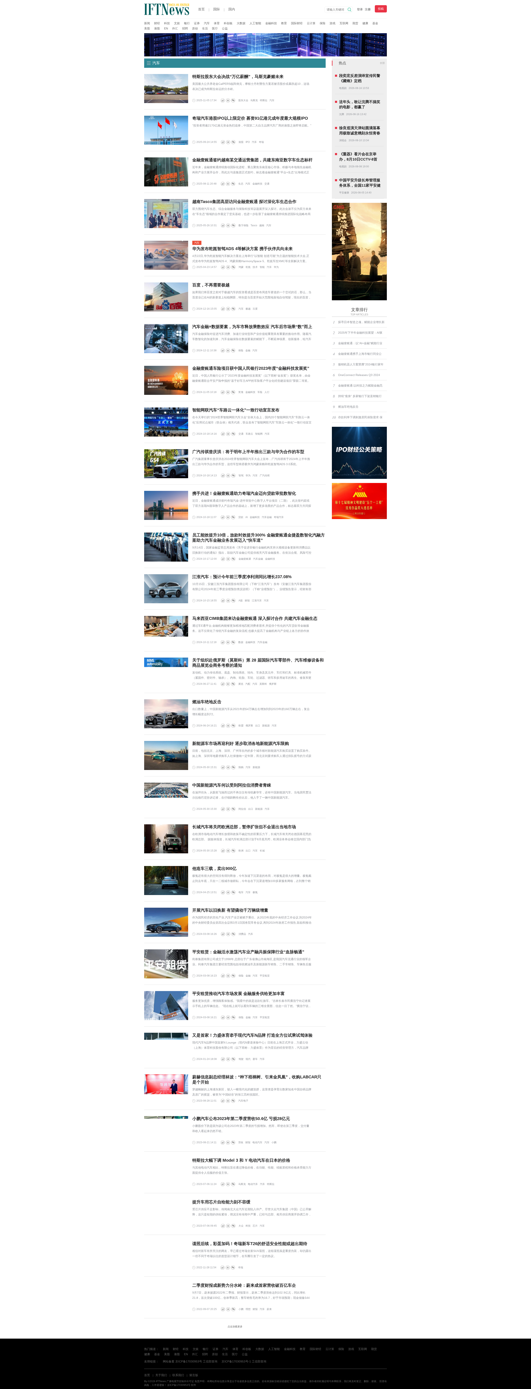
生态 (240, 183)
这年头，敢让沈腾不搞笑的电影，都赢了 (359, 104)
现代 (248, 1059)
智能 (262, 267)
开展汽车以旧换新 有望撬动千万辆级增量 (230, 910)
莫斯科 (263, 683)
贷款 (240, 517)
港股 (157, 28)
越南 (261, 225)
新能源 (266, 725)
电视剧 (343, 88)
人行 (266, 392)
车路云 (249, 433)
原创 (195, 28)
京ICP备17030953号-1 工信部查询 (244, 1361)
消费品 (242, 934)
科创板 (228, 23)
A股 (241, 600)
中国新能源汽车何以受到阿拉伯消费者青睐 (231, 785)
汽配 (247, 683)
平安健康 (344, 192)
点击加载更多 (235, 1326)
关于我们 (161, 1375)
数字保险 (243, 225)
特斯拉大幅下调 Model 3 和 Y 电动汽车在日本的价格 (241, 1160)
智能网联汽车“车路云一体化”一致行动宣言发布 (235, 410)
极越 (248, 308)
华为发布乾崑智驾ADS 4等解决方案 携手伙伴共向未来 (242, 248)
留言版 (193, 1375)
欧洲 (241, 850)
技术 (255, 267)
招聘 (185, 28)
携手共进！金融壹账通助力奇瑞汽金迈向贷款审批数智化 (244, 493)
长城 (262, 850)
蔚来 (269, 1309)
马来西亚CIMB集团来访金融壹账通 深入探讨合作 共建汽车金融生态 (254, 618)
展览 (240, 683)
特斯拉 (263, 100)
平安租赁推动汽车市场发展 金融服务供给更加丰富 (238, 993)
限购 (241, 767)
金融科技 (271, 23)
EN (166, 28)
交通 (266, 183)
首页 (201, 9)
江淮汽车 (257, 600)
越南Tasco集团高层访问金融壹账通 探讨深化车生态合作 (244, 201)
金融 (247, 350)
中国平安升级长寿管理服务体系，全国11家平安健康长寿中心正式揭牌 (360, 183)
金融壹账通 (245, 558)
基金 (375, 23)
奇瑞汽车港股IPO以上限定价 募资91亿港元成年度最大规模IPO (250, 118)
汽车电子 (243, 1100)
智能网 (259, 433)
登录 (360, 9)
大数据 (241, 23)
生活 (205, 28)
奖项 (240, 392)
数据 (240, 642)
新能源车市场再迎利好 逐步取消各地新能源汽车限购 (240, 743)
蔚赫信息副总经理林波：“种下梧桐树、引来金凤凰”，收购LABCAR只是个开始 (256, 1079)
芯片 (255, 1225)
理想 (248, 1309)
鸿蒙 (241, 267)
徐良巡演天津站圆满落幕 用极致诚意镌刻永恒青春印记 (359, 131)
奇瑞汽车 (279, 517)
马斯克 (254, 100)
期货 (355, 23)
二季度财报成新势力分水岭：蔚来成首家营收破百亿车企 (244, 1285)
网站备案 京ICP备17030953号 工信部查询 (190, 1361)
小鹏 (274, 1142)
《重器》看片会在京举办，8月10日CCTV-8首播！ (358, 157)
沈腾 (341, 114)
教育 (284, 23)
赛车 (255, 1059)
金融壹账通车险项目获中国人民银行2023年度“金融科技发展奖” (250, 368)
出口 (257, 725)
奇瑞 (261, 142)
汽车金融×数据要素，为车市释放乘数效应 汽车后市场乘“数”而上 (252, 326)
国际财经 (297, 23)
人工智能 (255, 23)
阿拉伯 (242, 809)
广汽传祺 (265, 475)
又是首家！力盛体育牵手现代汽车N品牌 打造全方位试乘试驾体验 (252, 1035)
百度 (255, 308)
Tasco (254, 225)
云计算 (311, 23)
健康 (365, 23)
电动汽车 (257, 1142)
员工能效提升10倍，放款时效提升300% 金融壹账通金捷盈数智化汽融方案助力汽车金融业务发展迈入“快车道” (258, 537)
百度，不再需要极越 (211, 285)
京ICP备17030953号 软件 (181, 1385)
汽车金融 (267, 517)
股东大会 (243, 100)
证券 (197, 23)
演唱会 (343, 140)
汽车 (207, 23)
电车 (241, 892)
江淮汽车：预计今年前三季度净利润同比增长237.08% (242, 576)
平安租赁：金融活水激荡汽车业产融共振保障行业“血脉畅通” (248, 952)
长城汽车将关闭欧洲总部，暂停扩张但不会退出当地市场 (244, 827)
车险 (259, 392)
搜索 (349, 9)
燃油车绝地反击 (206, 701)
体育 (217, 23)
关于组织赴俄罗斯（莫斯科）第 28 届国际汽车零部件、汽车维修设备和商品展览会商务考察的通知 (258, 663)
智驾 (241, 475)
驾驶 (241, 1059)
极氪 (255, 892)
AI (246, 517)
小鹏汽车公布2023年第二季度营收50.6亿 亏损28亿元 (241, 1118)
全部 (382, 63)
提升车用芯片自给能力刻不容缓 (221, 1202)
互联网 (344, 23)
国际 (216, 9)
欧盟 (241, 725)
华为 (276, 267)
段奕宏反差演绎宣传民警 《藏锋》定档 (359, 78)
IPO (248, 142)
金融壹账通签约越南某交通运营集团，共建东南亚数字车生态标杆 (252, 160)
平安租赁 (265, 975)
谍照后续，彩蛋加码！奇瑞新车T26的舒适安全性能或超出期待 (249, 1243)
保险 (322, 23)
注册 (368, 9)
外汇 (175, 28)
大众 (241, 1225)
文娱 (177, 23)
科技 (167, 23)
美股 (147, 28)
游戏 (332, 23)
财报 (247, 600)
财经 (157, 23)
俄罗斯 (272, 683)
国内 (231, 9)
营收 (240, 1142)
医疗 (215, 28)
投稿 (381, 8)
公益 (225, 28)
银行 (187, 23)
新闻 (147, 23)
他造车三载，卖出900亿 (214, 868)
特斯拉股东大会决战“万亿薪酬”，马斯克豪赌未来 (238, 76)
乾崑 (248, 267)
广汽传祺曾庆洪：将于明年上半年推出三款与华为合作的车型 (248, 451)
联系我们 (178, 1375)
